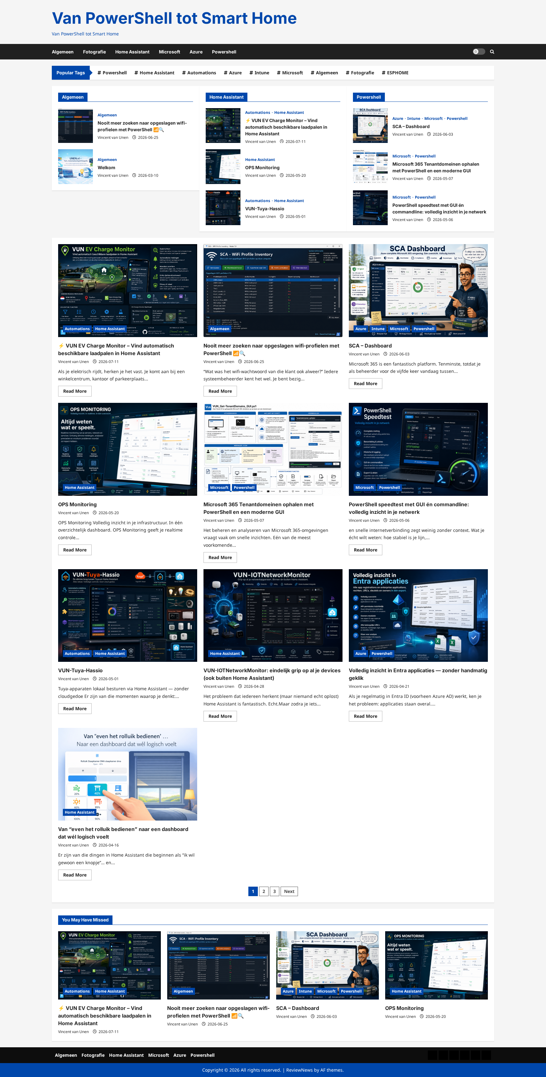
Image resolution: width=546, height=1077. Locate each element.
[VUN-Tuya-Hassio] (127, 615)
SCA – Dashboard (370, 125)
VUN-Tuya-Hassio (223, 207)
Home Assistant (132, 51)
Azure (196, 51)
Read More (77, 392)
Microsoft (169, 51)
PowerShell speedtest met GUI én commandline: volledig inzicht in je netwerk (370, 207)
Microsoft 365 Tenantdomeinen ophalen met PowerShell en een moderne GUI (370, 166)
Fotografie (94, 51)
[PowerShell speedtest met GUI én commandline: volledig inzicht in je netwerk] (418, 449)
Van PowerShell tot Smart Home (174, 18)
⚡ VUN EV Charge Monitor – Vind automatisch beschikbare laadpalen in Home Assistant (223, 125)
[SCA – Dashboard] (418, 290)
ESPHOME (398, 73)
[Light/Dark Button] (479, 51)
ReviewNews (299, 1070)
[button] (492, 52)
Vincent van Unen (113, 137)
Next (289, 891)
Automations (201, 73)
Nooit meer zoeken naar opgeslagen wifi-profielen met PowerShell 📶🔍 (75, 125)
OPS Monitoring (223, 166)
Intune (262, 73)
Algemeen (63, 51)
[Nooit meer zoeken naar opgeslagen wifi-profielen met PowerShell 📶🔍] (273, 290)
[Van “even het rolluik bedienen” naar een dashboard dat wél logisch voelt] (127, 774)
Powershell (224, 51)
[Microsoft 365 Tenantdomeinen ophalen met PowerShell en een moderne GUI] (273, 449)
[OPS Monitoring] (127, 449)
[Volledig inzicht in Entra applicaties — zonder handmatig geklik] (418, 615)
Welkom (75, 166)
